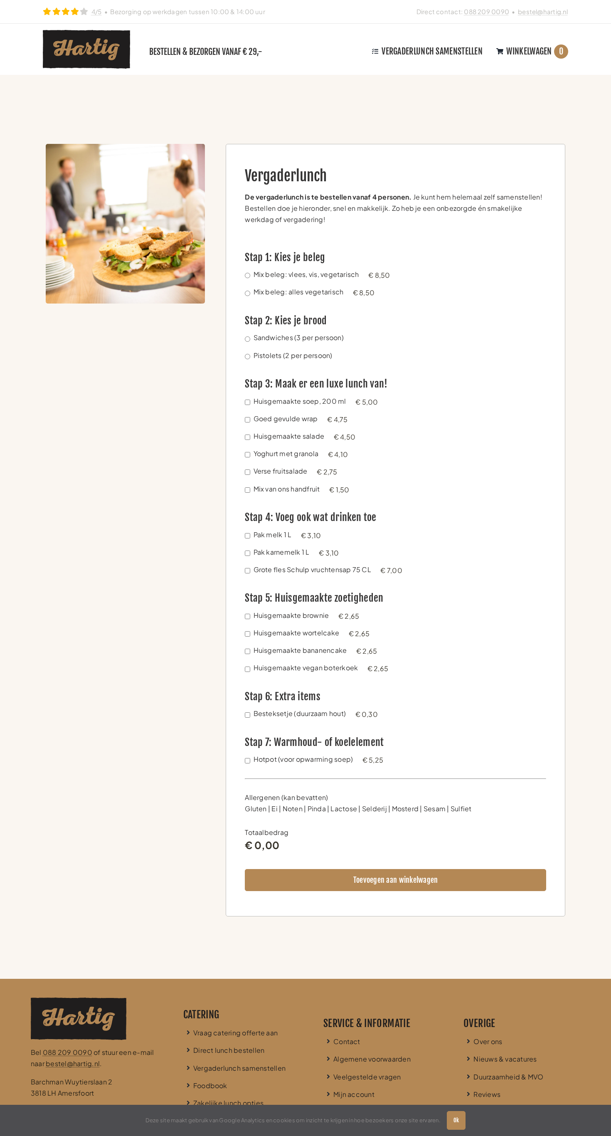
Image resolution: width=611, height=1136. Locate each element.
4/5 (96, 11)
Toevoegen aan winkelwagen (395, 879)
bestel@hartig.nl (543, 11)
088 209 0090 (486, 11)
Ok (456, 1120)
